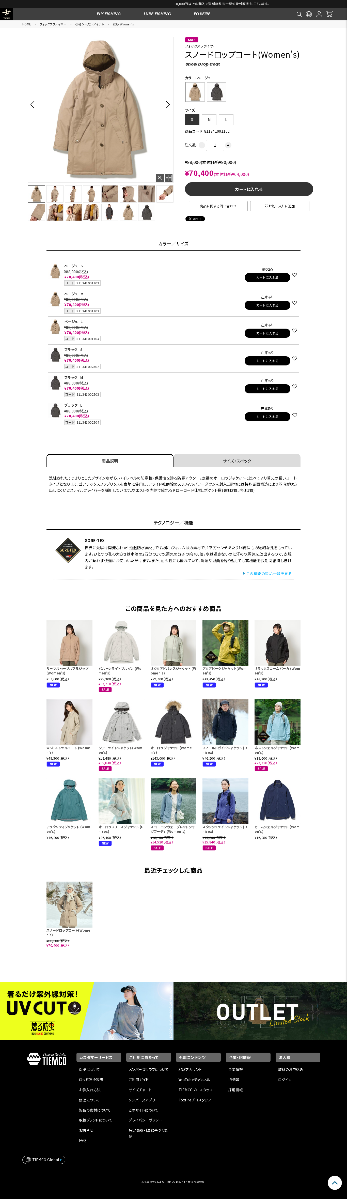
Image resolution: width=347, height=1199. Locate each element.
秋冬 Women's (123, 24)
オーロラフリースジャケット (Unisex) (121, 829)
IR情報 (234, 1079)
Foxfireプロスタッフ (195, 1099)
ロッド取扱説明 (91, 1079)
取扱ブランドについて (95, 1120)
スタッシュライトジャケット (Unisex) (224, 829)
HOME (26, 24)
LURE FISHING (157, 14)
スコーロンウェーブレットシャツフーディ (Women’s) (173, 829)
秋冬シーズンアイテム (89, 24)
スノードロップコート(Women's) (68, 932)
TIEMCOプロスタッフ (195, 1089)
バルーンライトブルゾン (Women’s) (120, 670)
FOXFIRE (202, 14)
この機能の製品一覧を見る (269, 573)
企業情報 (235, 1069)
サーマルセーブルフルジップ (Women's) (67, 670)
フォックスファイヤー (53, 24)
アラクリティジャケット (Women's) (68, 829)
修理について (89, 1099)
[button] (33, 104)
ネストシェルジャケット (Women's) (277, 750)
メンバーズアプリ (142, 1099)
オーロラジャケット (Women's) (171, 750)
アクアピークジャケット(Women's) (224, 670)
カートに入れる (249, 189)
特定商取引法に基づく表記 (148, 1133)
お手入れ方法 (90, 1089)
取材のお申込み (290, 1069)
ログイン (285, 1079)
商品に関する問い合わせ (218, 206)
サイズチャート (140, 1089)
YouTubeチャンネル (194, 1079)
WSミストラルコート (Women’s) (68, 750)
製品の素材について (95, 1110)
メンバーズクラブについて (149, 1069)
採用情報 (235, 1089)
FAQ (82, 1140)
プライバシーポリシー (145, 1120)
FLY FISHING (109, 14)
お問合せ (86, 1130)
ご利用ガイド (139, 1079)
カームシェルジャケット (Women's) (277, 829)
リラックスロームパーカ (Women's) (277, 670)
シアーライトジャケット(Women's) (120, 750)
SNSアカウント (190, 1069)
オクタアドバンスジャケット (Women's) (173, 670)
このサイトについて (144, 1110)
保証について (89, 1069)
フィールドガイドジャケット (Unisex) (224, 750)
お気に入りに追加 (282, 206)
